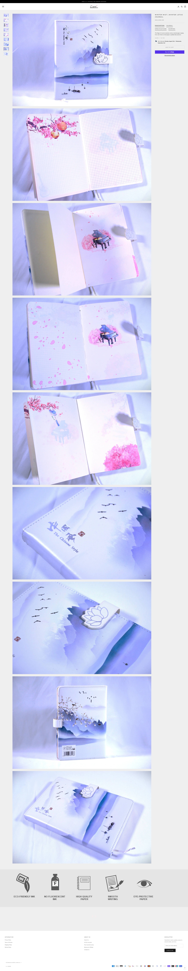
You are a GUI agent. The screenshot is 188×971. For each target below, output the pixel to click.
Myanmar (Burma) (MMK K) (13, 962)
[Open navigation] (3, 6)
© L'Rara (8, 966)
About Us (86, 940)
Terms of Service (8, 942)
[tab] (159, 26)
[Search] (182, 6)
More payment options (169, 55)
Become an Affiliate (88, 947)
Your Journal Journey (89, 945)
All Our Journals (88, 942)
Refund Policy (8, 947)
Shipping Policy (8, 945)
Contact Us (86, 949)
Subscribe (170, 950)
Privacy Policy (8, 940)
